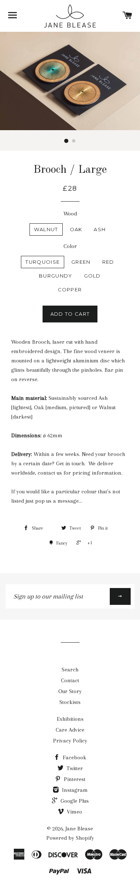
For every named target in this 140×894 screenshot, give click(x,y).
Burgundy (55, 276)
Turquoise (42, 262)
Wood (70, 213)
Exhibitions (70, 719)
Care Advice (70, 729)
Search (70, 669)
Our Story (70, 691)
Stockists (70, 702)
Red (108, 262)
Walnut (46, 229)
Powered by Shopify (70, 838)
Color (70, 246)
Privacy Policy (70, 740)
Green (81, 262)
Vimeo (73, 811)
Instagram (74, 790)
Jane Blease (79, 828)
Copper (70, 290)
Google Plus (74, 800)
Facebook (73, 757)
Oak (76, 229)
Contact (70, 680)
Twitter (74, 768)
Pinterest (73, 779)
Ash (100, 229)
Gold (92, 276)
